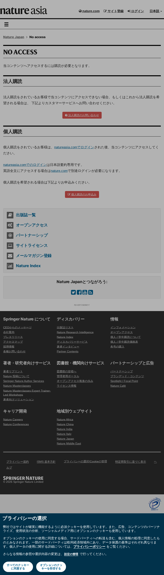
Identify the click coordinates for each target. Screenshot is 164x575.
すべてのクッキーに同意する (18, 566)
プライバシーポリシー (89, 546)
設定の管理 (71, 554)
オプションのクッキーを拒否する (51, 566)
